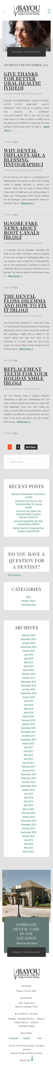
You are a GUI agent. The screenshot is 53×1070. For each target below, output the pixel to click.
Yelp (39, 1038)
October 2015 (28, 828)
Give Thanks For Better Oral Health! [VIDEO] (22, 81)
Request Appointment (26, 52)
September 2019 (28, 647)
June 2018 (28, 705)
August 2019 (28, 650)
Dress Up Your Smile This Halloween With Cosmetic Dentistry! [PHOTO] (28, 514)
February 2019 (28, 674)
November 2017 (28, 732)
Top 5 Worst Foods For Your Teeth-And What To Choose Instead (28, 504)
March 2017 (28, 762)
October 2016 (28, 782)
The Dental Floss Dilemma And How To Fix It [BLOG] (25, 303)
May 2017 (28, 755)
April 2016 (28, 805)
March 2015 (28, 851)
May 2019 (28, 662)
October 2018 (28, 689)
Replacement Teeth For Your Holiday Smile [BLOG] (26, 376)
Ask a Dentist (14, 575)
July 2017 (28, 747)
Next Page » (31, 447)
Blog (16, 142)
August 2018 (28, 697)
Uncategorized (28, 604)
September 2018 (28, 693)
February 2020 (28, 635)
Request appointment (26, 952)
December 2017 (28, 728)
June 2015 (28, 844)
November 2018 (28, 685)
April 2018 (28, 712)
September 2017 (28, 739)
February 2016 (28, 813)
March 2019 (28, 670)
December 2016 (28, 774)
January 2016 (28, 817)
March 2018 (28, 716)
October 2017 (28, 735)
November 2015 (28, 824)
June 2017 (28, 751)
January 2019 (28, 678)
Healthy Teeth (28, 601)
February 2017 (28, 766)
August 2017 (28, 743)
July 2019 (28, 654)
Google (26, 1038)
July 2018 (28, 701)
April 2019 (28, 666)
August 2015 (28, 836)
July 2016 (28, 793)
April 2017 (28, 759)
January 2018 (28, 724)
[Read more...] (27, 203)
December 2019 (28, 639)
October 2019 (28, 643)
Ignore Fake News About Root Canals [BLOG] (21, 230)
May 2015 (28, 847)
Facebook (13, 1038)
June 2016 (28, 797)
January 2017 (28, 770)
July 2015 (28, 840)
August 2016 (28, 790)
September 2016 (28, 786)
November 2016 (28, 778)
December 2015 (28, 820)
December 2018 (28, 681)
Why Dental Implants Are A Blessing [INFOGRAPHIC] (24, 157)
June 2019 (28, 658)
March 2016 (28, 809)
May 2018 (28, 708)
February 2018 (28, 720)
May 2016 (28, 801)
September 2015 (28, 832)
